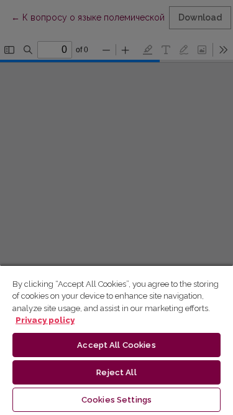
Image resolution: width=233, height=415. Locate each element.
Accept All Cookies (116, 345)
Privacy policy (45, 320)
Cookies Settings (116, 399)
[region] (116, 339)
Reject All (116, 372)
